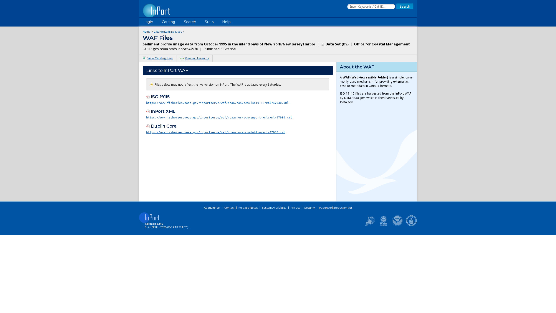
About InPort (212, 208)
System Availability (274, 208)
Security (309, 208)
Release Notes (248, 208)
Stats (209, 22)
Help (226, 22)
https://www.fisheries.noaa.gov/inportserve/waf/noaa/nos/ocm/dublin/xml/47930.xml (215, 132)
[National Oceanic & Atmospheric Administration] (397, 225)
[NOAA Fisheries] (383, 225)
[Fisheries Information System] (369, 225)
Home (147, 31)
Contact (229, 208)
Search (190, 22)
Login (148, 22)
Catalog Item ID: (168, 31)
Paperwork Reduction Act (335, 208)
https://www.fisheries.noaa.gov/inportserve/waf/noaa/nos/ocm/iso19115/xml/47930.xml (217, 103)
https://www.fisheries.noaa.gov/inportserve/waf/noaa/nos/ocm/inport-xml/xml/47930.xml (219, 117)
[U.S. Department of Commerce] (411, 225)
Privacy (295, 208)
